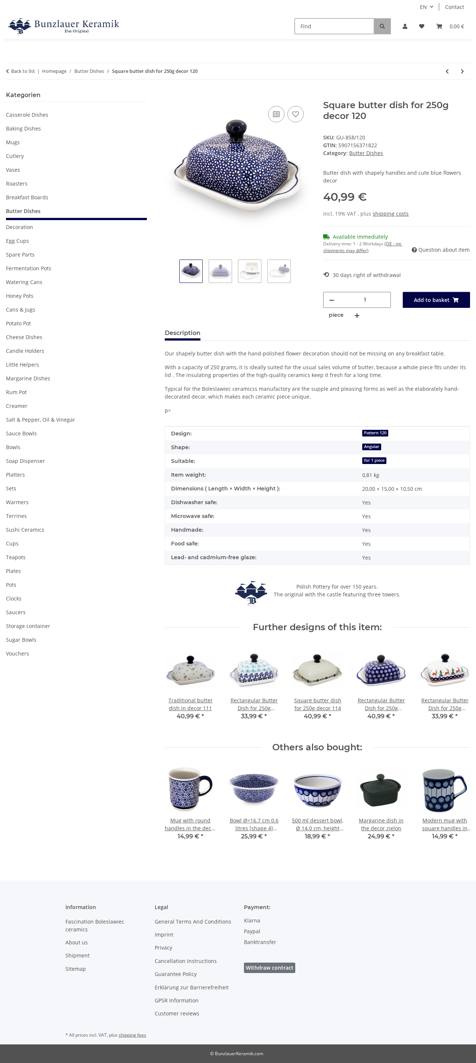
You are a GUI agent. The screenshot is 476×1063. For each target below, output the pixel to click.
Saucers (16, 612)
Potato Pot (18, 323)
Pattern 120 (375, 432)
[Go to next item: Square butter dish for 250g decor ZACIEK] (462, 71)
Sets (11, 488)
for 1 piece (374, 460)
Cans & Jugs (20, 309)
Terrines (16, 515)
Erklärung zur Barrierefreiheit (192, 987)
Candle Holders (25, 350)
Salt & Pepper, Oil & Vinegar (40, 419)
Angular (371, 446)
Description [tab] (182, 332)
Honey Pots (19, 295)
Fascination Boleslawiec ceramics (94, 925)
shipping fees (132, 1035)
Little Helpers (22, 364)
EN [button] (423, 6)
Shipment (77, 955)
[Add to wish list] (295, 114)
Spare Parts (20, 254)
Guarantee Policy (176, 973)
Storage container (28, 625)
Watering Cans (24, 282)
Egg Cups (17, 240)
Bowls (13, 447)
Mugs (13, 142)
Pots (11, 584)
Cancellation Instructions (186, 960)
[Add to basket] (171, 96)
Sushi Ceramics (25, 529)
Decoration (19, 227)
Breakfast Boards (27, 197)
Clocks (14, 598)
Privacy (163, 947)
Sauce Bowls (21, 433)
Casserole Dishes (27, 114)
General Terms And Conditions (193, 921)
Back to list (23, 71)
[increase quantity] (357, 315)
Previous (177, 687)
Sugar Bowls (21, 639)
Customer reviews (177, 1013)
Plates (13, 570)
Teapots (16, 557)
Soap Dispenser (25, 460)
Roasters (17, 183)
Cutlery (15, 156)
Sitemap (75, 968)
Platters (15, 474)
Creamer (17, 405)
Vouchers (17, 653)
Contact (454, 6)
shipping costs (391, 213)
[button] (405, 26)
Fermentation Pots (28, 268)
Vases (13, 169)
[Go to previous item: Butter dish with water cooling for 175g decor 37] (447, 71)
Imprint (164, 934)
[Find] (382, 26)
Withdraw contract (269, 967)
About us (76, 942)
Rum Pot (16, 392)
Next (458, 687)
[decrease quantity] (332, 299)
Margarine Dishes (28, 378)
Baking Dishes (23, 128)
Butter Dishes (366, 153)
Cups (12, 543)
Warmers (17, 502)
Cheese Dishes (24, 337)
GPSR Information (177, 1000)
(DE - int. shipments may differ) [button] (362, 247)
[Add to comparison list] (276, 114)
